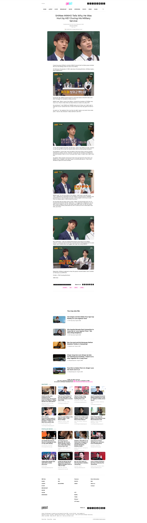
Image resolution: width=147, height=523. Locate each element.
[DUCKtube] (100, 3)
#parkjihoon (93, 421)
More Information (95, 479)
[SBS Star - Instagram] (88, 508)
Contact (93, 485)
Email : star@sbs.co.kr (81, 513)
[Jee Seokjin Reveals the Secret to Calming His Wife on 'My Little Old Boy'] (49, 435)
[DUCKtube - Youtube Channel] (100, 508)
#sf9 (78, 421)
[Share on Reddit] (91, 284)
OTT (75, 492)
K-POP (56, 9)
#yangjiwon (60, 447)
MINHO (76, 287)
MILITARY (65, 287)
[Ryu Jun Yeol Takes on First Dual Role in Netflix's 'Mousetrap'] (81, 456)
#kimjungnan (93, 422)
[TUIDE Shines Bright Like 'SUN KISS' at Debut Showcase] (49, 456)
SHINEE (82, 287)
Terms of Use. (44, 519)
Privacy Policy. (49, 519)
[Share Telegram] (84, 284)
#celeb (68, 401)
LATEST (50, 9)
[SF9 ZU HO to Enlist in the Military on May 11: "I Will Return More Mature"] (81, 411)
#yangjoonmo (67, 447)
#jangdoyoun (80, 447)
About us (93, 483)
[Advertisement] (73, 116)
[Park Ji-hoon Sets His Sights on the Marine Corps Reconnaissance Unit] (98, 411)
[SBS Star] (45, 507)
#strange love (85, 447)
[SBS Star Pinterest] (95, 3)
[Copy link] (93, 284)
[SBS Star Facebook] (90, 3)
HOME (44, 9)
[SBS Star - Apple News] (97, 508)
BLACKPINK (61, 483)
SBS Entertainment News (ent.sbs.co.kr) (83, 381)
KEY (70, 287)
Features (76, 479)
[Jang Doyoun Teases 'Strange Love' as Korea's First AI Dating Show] (98, 435)
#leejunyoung (60, 401)
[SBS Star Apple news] (97, 3)
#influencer (47, 404)
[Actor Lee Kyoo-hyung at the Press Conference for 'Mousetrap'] (98, 456)
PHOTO (84, 9)
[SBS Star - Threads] (104, 3)
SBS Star (44, 479)
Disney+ (76, 499)
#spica (64, 447)
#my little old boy (45, 445)
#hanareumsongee (50, 403)
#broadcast (50, 445)
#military (43, 404)
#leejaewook (60, 421)
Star (59, 479)
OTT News (76, 501)
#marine (96, 421)
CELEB (95, 9)
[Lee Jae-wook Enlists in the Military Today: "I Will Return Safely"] (65, 411)
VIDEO (90, 9)
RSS (92, 481)
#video (97, 422)
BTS (59, 481)
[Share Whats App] (82, 284)
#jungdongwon (77, 400)
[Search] (103, 9)
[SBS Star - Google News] (102, 3)
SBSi (74, 380)
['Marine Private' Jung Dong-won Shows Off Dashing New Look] (81, 390)
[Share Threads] (86, 284)
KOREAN (43, 3)
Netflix (76, 494)
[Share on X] (89, 284)
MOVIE (70, 9)
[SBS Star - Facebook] (90, 508)
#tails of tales (60, 467)
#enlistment (102, 401)
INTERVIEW (77, 9)
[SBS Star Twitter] (93, 3)
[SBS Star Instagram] (88, 3)
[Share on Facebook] (88, 284)
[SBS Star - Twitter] (93, 508)
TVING (75, 496)
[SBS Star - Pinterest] (95, 508)
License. (54, 519)
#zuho (75, 421)
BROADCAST (63, 9)
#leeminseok (44, 403)
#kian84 (75, 447)
